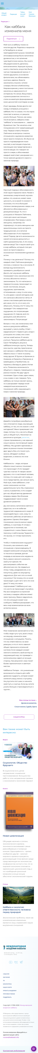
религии (25, 437)
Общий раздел (4, 14)
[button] (2, 3)
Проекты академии (9, 990)
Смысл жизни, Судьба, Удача (25, 707)
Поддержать (7, 997)
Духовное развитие (28, 703)
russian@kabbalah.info (11, 1037)
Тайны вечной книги (22, 14)
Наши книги (7, 987)
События (6, 974)
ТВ (4, 980)
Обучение (6, 977)
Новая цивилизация (13, 836)
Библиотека (7, 984)
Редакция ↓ (5, 21)
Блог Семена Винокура (32, 14)
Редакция (13, 14)
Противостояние (9, 994)
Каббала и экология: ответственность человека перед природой (17, 909)
